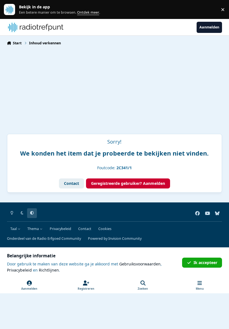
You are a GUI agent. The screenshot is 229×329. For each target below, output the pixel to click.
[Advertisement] (114, 92)
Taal (14, 228)
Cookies (104, 228)
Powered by (115, 238)
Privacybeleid (60, 228)
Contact (71, 183)
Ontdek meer (12, 9)
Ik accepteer (205, 262)
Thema (33, 228)
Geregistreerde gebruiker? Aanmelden (128, 183)
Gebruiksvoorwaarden (140, 264)
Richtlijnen (49, 270)
